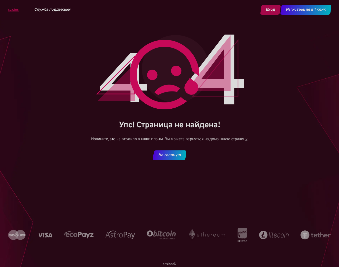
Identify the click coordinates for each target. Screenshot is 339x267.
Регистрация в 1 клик (306, 9)
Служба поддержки (52, 9)
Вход (270, 9)
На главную (169, 155)
